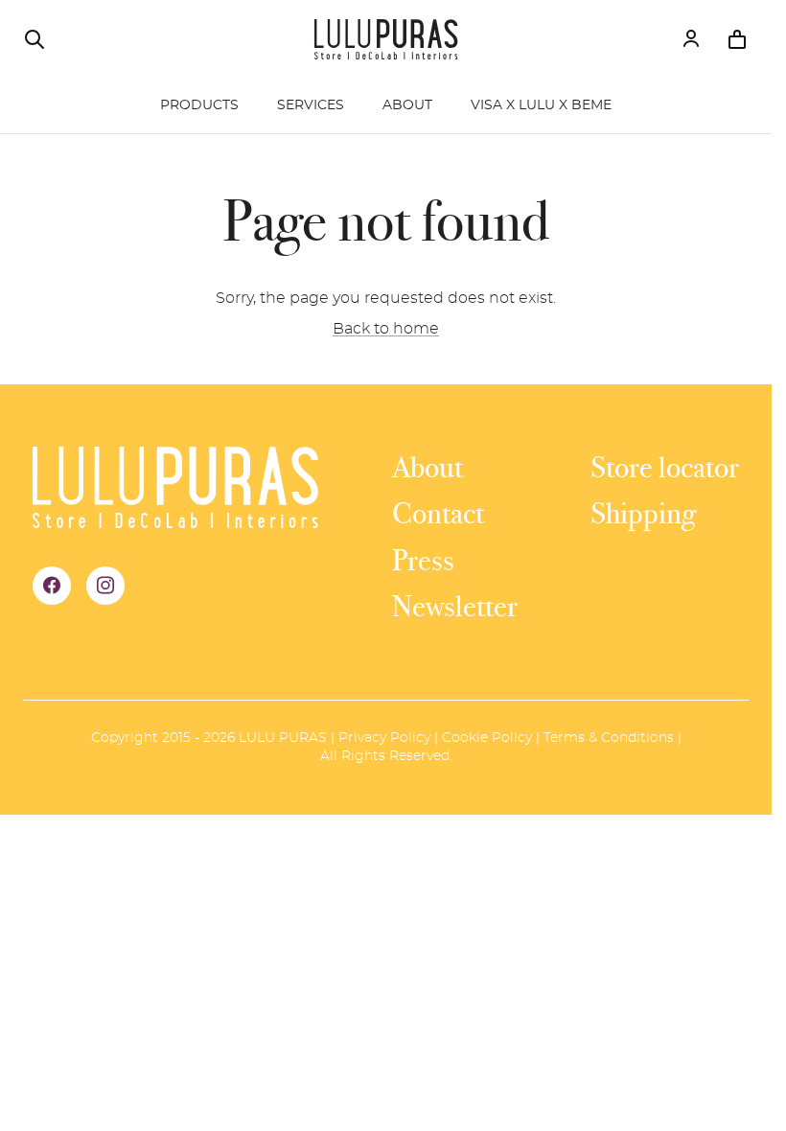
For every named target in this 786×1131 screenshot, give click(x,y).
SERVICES (310, 105)
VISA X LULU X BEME (541, 105)
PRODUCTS (199, 105)
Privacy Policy (384, 738)
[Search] (34, 39)
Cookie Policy (487, 738)
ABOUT (407, 105)
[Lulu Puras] (386, 39)
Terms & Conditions (608, 738)
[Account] (691, 39)
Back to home (386, 328)
